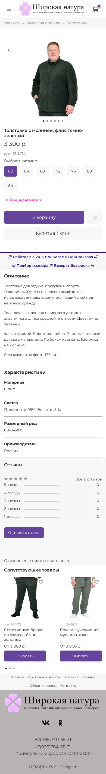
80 (89, 171)
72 (58, 171)
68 (42, 171)
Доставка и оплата (44, 677)
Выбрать (25, 656)
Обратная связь (43, 686)
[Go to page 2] (10, 668)
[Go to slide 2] (47, 121)
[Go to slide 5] (59, 121)
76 (73, 171)
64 (26, 171)
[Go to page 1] (6, 668)
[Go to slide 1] (43, 121)
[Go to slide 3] (51, 121)
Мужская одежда (43, 22)
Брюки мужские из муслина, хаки (79, 632)
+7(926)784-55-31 (53, 746)
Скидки (88, 677)
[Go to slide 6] (62, 121)
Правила (71, 677)
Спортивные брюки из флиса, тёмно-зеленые (24, 634)
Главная (12, 22)
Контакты (68, 686)
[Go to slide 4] (55, 121)
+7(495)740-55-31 (53, 739)
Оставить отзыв (24, 532)
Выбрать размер (20, 161)
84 (10, 185)
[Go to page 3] (13, 668)
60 (10, 171)
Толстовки (77, 22)
